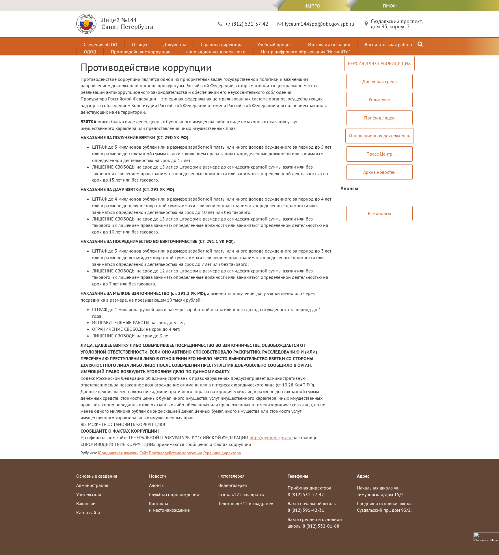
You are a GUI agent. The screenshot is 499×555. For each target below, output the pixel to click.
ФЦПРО (312, 6)
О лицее (140, 44)
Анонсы (157, 485)
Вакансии (86, 503)
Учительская (88, 494)
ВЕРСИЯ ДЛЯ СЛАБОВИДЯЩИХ (379, 63)
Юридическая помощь (118, 452)
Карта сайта (88, 512)
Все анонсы (379, 213)
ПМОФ (389, 6)
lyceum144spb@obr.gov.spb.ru (319, 23)
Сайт (143, 452)
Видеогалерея (232, 485)
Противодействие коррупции (141, 52)
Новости (157, 476)
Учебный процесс (275, 44)
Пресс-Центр (379, 154)
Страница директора (222, 44)
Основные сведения (96, 476)
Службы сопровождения (174, 494)
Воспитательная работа (388, 44)
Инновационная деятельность (215, 52)
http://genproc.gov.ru (271, 437)
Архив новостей (379, 172)
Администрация (92, 485)
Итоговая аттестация (329, 44)
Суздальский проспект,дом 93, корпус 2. (397, 24)
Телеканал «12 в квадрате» (245, 503)
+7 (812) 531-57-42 (246, 23)
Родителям (379, 99)
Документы (174, 44)
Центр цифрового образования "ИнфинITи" (305, 52)
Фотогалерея (231, 476)
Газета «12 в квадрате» (241, 494)
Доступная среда (379, 81)
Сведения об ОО (100, 44)
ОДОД (90, 52)
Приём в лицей (379, 118)
